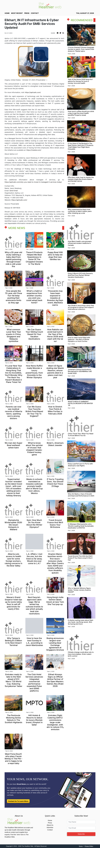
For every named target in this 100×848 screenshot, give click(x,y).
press (26, 13)
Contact (50, 830)
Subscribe (81, 834)
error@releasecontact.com (14, 216)
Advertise (50, 827)
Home (50, 820)
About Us (50, 825)
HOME (7, 13)
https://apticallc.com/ (33, 92)
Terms (81, 846)
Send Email (13, 191)
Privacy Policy (89, 846)
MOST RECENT (17, 13)
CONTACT (35, 13)
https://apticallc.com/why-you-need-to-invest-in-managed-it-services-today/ (33, 182)
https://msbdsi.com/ (33, 150)
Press (50, 823)
